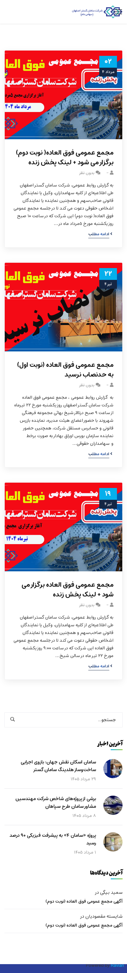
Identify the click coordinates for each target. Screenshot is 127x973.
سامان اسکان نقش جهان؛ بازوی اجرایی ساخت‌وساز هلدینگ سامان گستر (58, 766)
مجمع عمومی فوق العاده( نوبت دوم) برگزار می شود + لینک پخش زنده (64, 158)
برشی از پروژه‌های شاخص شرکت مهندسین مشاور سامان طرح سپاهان (55, 802)
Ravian (117, 965)
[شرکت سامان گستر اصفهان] (97, 12)
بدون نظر (87, 173)
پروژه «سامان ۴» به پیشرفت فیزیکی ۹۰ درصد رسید (52, 839)
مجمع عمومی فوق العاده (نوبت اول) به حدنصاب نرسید (65, 370)
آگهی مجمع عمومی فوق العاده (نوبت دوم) (84, 901)
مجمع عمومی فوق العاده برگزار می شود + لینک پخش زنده (67, 590)
